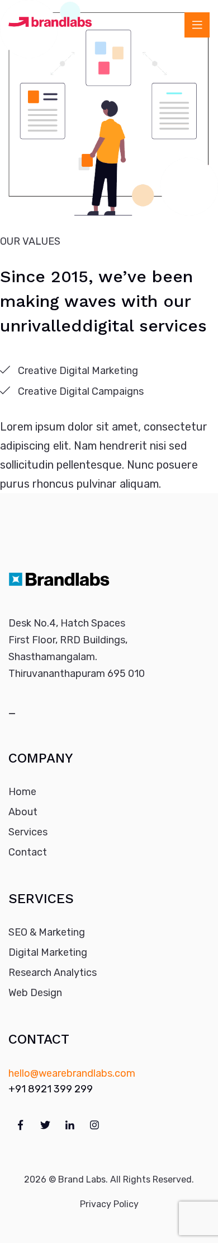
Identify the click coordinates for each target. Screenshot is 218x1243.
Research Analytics (52, 972)
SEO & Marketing (46, 932)
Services (28, 832)
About (22, 812)
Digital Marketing (47, 952)
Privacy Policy (109, 1204)
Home (22, 792)
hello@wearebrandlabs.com (71, 1073)
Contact (27, 852)
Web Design (35, 993)
